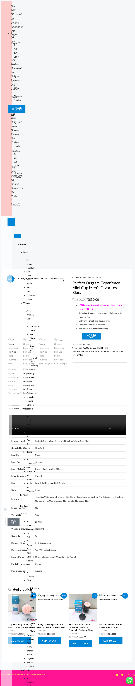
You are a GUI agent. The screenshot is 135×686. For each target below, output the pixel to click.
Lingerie (30, 397)
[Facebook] (111, 675)
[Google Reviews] (133, 675)
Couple (26, 408)
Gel (28, 467)
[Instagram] (128, 675)
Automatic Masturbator (101, 351)
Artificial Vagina (83, 351)
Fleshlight (30, 267)
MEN (98, 277)
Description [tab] (13, 408)
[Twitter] (122, 675)
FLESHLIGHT (89, 277)
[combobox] (20, 521)
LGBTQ (26, 448)
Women (26, 303)
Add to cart (91, 336)
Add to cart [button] (19, 640)
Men (25, 252)
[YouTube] (116, 675)
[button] (63, 280)
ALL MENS (77, 277)
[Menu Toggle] (11, 222)
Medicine (27, 451)
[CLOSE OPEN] (17, 236)
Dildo (29, 318)
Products (24, 244)
